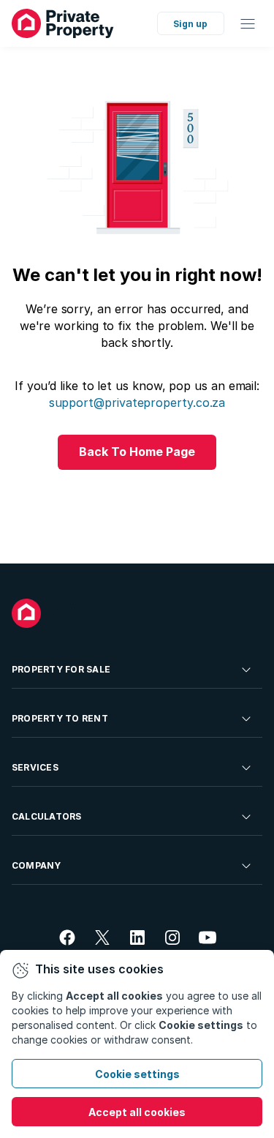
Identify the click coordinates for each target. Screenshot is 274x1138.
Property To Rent (60, 718)
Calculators (47, 816)
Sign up (190, 23)
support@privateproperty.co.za (137, 402)
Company (36, 865)
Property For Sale (61, 669)
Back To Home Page (137, 451)
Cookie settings (137, 1074)
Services (35, 767)
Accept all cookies (137, 1112)
